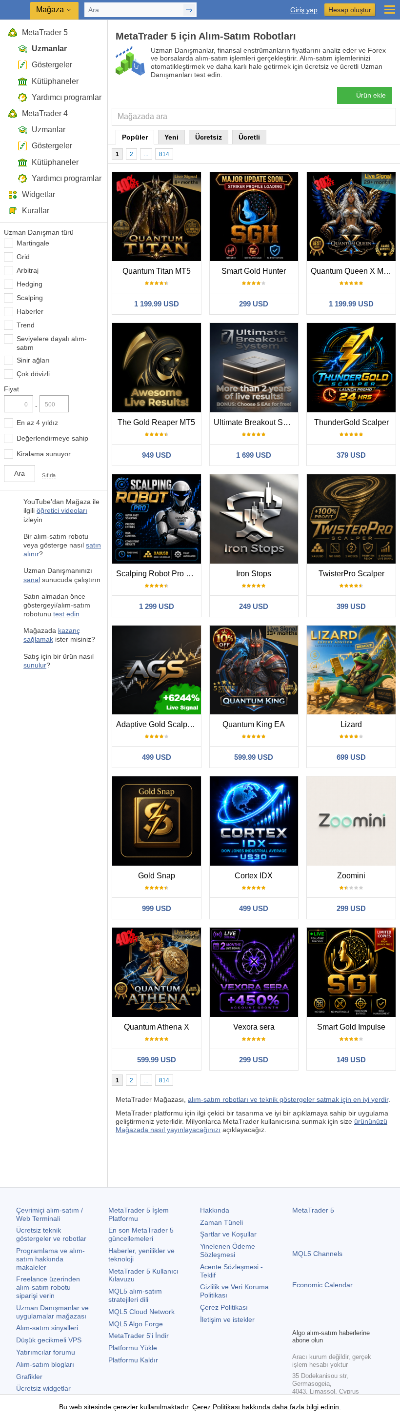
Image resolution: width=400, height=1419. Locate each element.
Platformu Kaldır (133, 1360)
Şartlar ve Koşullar (228, 1234)
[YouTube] (345, 1319)
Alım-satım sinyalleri (47, 1328)
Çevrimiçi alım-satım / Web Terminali (49, 1214)
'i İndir (138, 1335)
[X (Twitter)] (329, 1319)
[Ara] (387, 117)
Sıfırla (49, 475)
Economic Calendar (322, 1285)
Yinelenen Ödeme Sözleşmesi (227, 1250)
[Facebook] (298, 1319)
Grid (23, 257)
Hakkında (214, 1210)
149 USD (351, 1059)
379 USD (351, 455)
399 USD (351, 606)
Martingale (33, 243)
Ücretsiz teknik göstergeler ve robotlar (51, 1234)
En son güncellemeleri (141, 1234)
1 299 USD (156, 606)
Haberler (30, 311)
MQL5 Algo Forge (135, 1324)
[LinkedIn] (360, 1319)
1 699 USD (253, 455)
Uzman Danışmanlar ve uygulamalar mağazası (52, 1312)
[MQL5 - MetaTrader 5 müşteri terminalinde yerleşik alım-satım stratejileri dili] (15, 10)
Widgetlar (38, 194)
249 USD (253, 606)
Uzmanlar (49, 48)
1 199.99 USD (156, 304)
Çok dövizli (33, 374)
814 (164, 154)
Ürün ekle (371, 95)
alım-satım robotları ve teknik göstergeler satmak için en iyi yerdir (288, 1099)
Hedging (29, 284)
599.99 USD (253, 757)
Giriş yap (304, 10)
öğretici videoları (62, 510)
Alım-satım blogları (45, 1364)
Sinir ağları (33, 360)
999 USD (156, 908)
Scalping (30, 298)
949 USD (156, 455)
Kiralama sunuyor (44, 454)
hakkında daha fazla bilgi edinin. (290, 1407)
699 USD (351, 757)
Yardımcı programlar (66, 97)
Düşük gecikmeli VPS (48, 1340)
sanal (31, 580)
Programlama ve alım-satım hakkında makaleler (50, 1259)
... (146, 154)
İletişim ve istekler (227, 1319)
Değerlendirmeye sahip (52, 438)
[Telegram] (314, 1319)
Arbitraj (28, 270)
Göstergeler (52, 65)
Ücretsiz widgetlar (43, 1388)
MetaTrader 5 (45, 32)
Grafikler (29, 1376)
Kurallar (35, 210)
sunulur (34, 665)
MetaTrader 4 (45, 113)
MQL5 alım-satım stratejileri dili (135, 1295)
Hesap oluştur (349, 10)
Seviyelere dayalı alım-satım (52, 343)
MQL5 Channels (317, 1253)
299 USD (253, 304)
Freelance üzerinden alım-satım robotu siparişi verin (48, 1287)
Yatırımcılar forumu (45, 1352)
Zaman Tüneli (221, 1222)
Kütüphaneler (55, 81)
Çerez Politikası (224, 1307)
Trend (26, 325)
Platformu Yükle (132, 1348)
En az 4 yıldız (37, 422)
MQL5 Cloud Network (141, 1312)
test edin (66, 614)
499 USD (156, 757)
